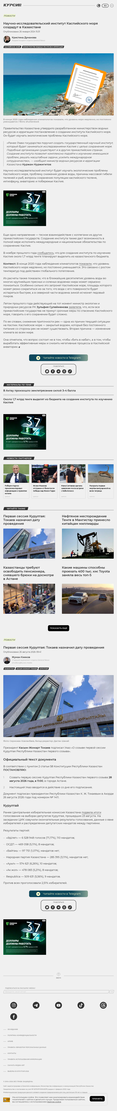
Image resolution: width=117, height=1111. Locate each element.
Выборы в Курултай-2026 (18, 1071)
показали (85, 263)
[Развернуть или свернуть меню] (112, 6)
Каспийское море (12, 47)
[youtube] (58, 1005)
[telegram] (36, 1005)
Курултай (44, 669)
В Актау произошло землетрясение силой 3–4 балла (39, 390)
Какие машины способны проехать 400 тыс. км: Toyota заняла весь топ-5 (86, 571)
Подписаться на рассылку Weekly (20, 988)
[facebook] (13, 1016)
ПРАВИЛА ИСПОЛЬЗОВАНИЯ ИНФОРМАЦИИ (25, 1059)
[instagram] (13, 1005)
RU (105, 5)
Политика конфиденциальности (22, 1035)
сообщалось (45, 253)
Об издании (13, 1029)
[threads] (103, 1005)
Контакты (12, 1053)
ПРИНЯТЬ (97, 1098)
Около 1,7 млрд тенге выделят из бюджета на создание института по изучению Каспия (57, 401)
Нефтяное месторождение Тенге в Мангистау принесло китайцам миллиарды (86, 520)
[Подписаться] (112, 991)
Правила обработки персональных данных (27, 1047)
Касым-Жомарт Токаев (27, 669)
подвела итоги (91, 812)
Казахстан (9, 669)
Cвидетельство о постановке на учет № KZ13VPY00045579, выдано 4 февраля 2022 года (36, 1089)
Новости (9, 15)
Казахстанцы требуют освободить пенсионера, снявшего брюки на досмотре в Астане (28, 573)
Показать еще (58, 628)
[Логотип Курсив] (12, 5)
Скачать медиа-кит (16, 1065)
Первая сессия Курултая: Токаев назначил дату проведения (24, 520)
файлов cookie (54, 1102)
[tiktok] (80, 1005)
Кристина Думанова (24, 37)
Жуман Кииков (21, 657)
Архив (10, 1041)
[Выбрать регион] (98, 6)
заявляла (75, 307)
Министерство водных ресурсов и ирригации (43, 47)
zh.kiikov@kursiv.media (22, 663)
